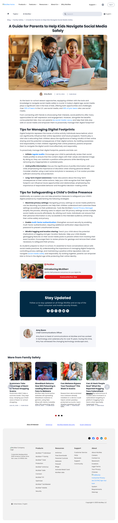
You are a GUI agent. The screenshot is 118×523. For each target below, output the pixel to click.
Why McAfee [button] (66, 4)
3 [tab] (62, 415)
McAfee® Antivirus (42, 467)
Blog (9, 20)
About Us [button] (54, 4)
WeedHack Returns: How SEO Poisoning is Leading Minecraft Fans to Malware (45, 387)
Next (107, 387)
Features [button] (32, 4)
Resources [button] (43, 4)
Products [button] (22, 4)
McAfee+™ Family (42, 457)
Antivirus (49, 425)
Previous (10, 387)
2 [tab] (59, 415)
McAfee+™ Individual (43, 453)
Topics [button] (15, 14)
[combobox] (107, 14)
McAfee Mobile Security (66, 425)
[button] (103, 4)
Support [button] (92, 5)
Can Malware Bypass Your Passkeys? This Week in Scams (71, 386)
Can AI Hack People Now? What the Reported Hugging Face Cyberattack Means (95, 388)
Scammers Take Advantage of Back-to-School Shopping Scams (19, 387)
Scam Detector (85, 425)
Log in (111, 5)
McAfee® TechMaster (43, 484)
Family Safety (18, 20)
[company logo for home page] (9, 4)
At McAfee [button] (27, 14)
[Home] (8, 14)
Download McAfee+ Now (68, 277)
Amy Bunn (48, 94)
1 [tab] (56, 415)
